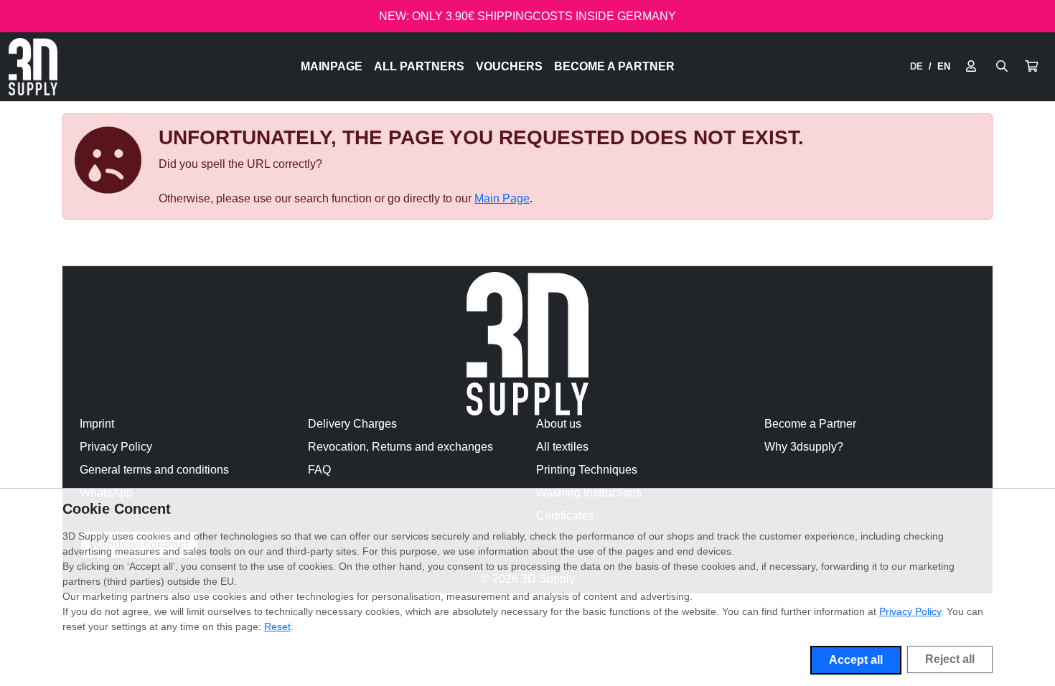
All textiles (562, 447)
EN (943, 66)
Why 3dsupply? (803, 447)
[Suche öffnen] (1002, 67)
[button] (1031, 67)
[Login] (971, 67)
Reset (277, 626)
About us (558, 424)
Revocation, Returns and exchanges (400, 447)
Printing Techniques (586, 470)
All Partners (419, 66)
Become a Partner (614, 66)
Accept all (856, 660)
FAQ (319, 470)
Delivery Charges (352, 424)
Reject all (950, 659)
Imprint (97, 424)
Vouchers (509, 66)
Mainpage (331, 66)
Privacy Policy (116, 447)
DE (916, 66)
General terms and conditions (154, 470)
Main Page (502, 198)
